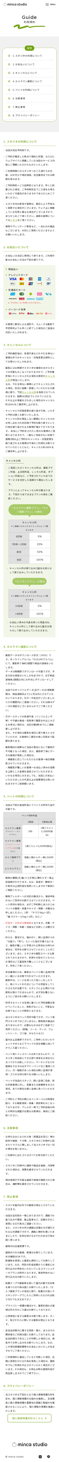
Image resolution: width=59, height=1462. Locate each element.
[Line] (48, 1456)
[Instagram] (40, 1456)
